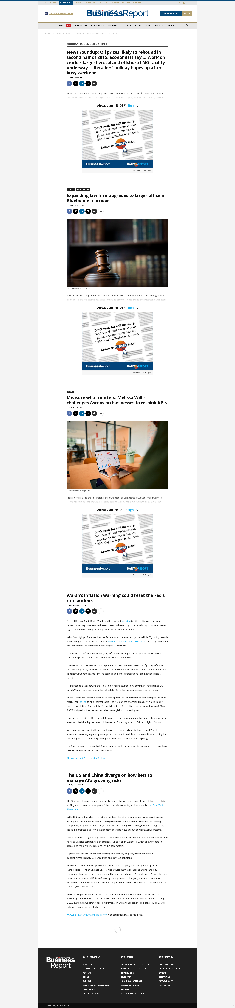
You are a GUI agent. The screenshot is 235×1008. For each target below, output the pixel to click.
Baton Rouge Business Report (135, 964)
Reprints (115, 2)
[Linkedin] (184, 3)
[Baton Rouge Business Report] (117, 14)
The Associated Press (77, 605)
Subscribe (90, 2)
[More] (101, 211)
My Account (65, 2)
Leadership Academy (130, 985)
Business (70, 189)
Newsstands (89, 989)
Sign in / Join (51, 2)
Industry (113, 25)
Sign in (132, 105)
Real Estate (81, 25)
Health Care (97, 25)
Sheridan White (75, 407)
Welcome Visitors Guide (132, 993)
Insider (86, 189)
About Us (87, 964)
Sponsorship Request (169, 969)
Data (64, 25)
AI (122, 25)
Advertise (79, 2)
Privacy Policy (166, 981)
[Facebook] (179, 3)
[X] (188, 3)
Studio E (125, 989)
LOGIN (187, 13)
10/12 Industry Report (131, 981)
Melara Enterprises (168, 964)
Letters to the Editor (93, 969)
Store (86, 977)
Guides (148, 25)
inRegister (126, 977)
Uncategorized (58, 33)
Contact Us (103, 2)
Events (159, 25)
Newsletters (134, 25)
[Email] (88, 83)
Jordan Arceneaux (76, 205)
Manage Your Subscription (96, 985)
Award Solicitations (131, 2)
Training (171, 25)
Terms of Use (165, 985)
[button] (187, 26)
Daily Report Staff (76, 77)
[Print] (94, 83)
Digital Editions (91, 993)
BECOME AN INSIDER (171, 13)
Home (47, 33)
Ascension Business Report (134, 969)
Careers (162, 973)
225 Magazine (127, 973)
